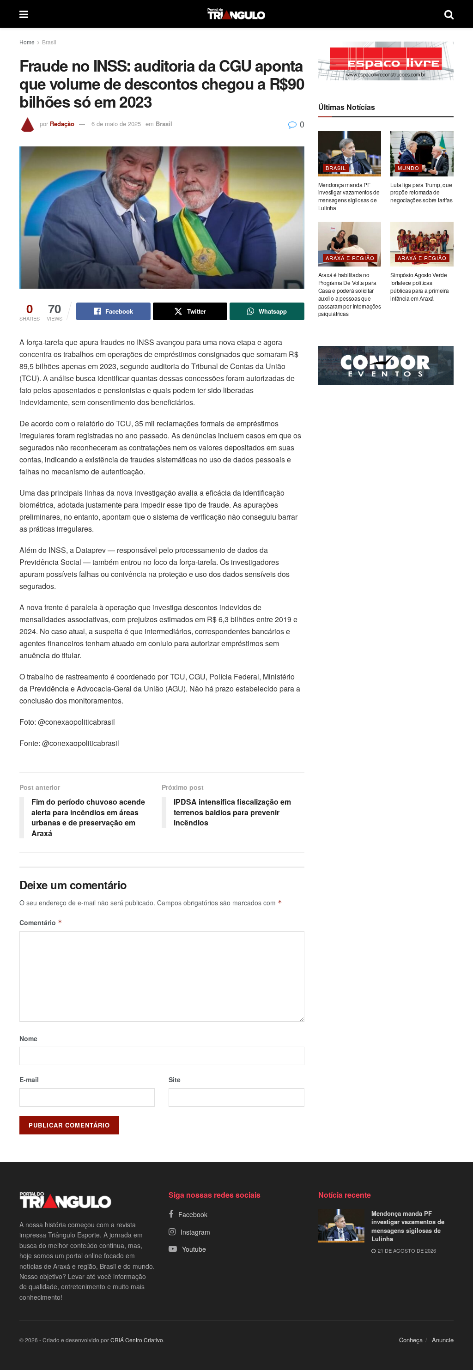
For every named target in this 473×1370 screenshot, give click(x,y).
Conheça (411, 1339)
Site (175, 1079)
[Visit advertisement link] (386, 61)
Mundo (408, 167)
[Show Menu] (23, 14)
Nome (28, 1038)
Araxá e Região (350, 257)
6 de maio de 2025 (116, 123)
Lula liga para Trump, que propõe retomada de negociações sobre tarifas (421, 192)
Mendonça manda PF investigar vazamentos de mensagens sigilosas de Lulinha (349, 196)
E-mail (29, 1079)
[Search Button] (449, 14)
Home (27, 42)
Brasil (49, 42)
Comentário (40, 922)
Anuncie (443, 1339)
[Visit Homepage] (236, 13)
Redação (62, 123)
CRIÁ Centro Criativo (136, 1340)
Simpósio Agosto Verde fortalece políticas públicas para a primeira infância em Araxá (419, 286)
